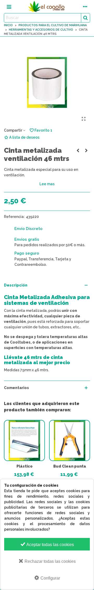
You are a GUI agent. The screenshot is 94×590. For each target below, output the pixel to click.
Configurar (49, 578)
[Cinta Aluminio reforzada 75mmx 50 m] (78, 150)
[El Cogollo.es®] (47, 7)
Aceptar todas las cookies (50, 544)
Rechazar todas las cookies (50, 561)
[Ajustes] (85, 7)
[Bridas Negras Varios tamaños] (86, 150)
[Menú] (9, 7)
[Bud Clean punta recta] (70, 440)
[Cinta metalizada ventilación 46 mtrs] (83, 119)
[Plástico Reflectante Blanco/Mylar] (24, 440)
